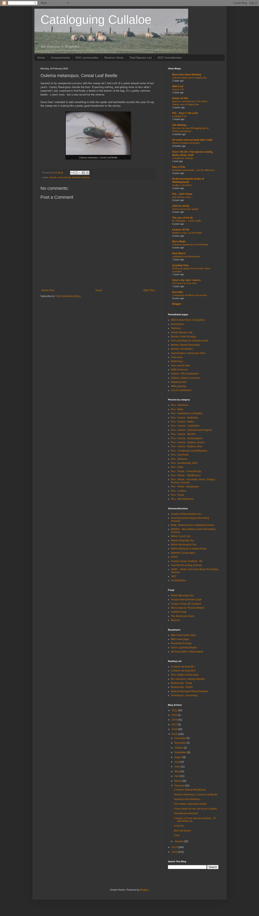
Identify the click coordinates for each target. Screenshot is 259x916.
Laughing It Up (179, 116)
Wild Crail (177, 86)
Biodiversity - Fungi (181, 683)
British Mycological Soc (183, 544)
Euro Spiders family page (185, 674)
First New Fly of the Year (184, 283)
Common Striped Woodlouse (190, 789)
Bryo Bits (177, 292)
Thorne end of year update (185, 209)
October (179, 747)
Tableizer (176, 328)
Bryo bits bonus (182, 830)
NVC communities (87, 57)
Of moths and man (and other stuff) (192, 139)
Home (41, 57)
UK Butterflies (178, 580)
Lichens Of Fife (180, 229)
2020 (175, 715)
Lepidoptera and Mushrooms (186, 256)
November (180, 742)
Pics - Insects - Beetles (183, 434)
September (180, 752)
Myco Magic (179, 241)
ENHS (174, 557)
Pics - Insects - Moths (182, 421)
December (180, 738)
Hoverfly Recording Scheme (186, 565)
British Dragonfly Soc (182, 540)
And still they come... (182, 197)
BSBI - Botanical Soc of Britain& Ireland (192, 525)
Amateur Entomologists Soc (186, 514)
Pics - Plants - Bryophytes (185, 486)
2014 (175, 847)
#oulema (76, 177)
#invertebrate (64, 177)
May (177, 771)
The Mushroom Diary (182, 616)
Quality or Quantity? (182, 185)
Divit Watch (178, 253)
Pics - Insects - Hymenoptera (186, 438)
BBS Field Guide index (183, 635)
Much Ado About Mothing (186, 74)
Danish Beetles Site (182, 332)
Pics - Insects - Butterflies (184, 417)
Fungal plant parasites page (186, 599)
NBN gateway (178, 386)
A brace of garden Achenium (186, 143)
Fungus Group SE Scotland (186, 603)
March (178, 781)
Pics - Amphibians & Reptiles (187, 413)
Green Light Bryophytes (184, 647)
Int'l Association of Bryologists (187, 651)
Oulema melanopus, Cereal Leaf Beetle (196, 794)
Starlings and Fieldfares (187, 799)
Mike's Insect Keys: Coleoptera (188, 320)
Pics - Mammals (179, 405)
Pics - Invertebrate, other (184, 463)
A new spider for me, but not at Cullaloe (195, 808)
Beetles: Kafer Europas (183, 336)
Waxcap (175, 620)
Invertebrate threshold (186, 813)
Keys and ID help (180, 365)
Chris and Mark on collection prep (189, 340)
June (177, 766)
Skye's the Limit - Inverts (186, 280)
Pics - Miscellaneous (182, 499)
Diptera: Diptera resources (185, 377)
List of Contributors (181, 390)
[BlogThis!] (76, 173)
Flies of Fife (178, 167)
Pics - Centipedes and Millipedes (189, 450)
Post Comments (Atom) (68, 296)
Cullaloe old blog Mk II (183, 670)
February (179, 785)
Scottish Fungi (179, 611)
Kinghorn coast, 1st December (187, 233)
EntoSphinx (177, 324)
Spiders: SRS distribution (184, 373)
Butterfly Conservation (183, 552)
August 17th (178, 89)
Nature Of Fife (180, 98)
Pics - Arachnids (180, 454)
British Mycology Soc (182, 595)
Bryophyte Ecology (181, 643)
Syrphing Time (180, 265)
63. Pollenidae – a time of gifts (186, 221)
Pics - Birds (177, 409)
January (179, 841)
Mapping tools (179, 382)
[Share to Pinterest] (87, 173)
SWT (173, 576)
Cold (176, 835)
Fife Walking (179, 125)
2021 (175, 710)
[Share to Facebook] (84, 173)
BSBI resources (179, 369)
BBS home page (180, 639)
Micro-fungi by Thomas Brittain (187, 607)
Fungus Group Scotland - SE (186, 561)
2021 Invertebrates (169, 57)
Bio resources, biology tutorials (188, 679)
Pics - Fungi (177, 494)
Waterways (177, 361)
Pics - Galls (177, 467)
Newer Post (47, 290)
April (177, 776)
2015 (175, 734)
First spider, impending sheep (190, 803)
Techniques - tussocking (184, 695)
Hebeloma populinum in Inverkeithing (190, 244)
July (176, 761)
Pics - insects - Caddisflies (185, 425)
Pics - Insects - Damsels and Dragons (191, 430)
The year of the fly (182, 217)
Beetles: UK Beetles (182, 349)
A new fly (179, 825)
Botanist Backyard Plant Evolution (189, 691)
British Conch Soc (181, 536)
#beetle (53, 177)
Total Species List (140, 57)
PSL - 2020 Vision (182, 194)
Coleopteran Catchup (182, 158)
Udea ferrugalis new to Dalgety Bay (189, 77)
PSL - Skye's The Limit (185, 113)
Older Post (149, 290)
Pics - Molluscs (179, 459)
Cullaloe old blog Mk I (183, 666)
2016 (175, 729)
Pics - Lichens (178, 490)
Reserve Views (113, 57)
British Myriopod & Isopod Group (189, 548)
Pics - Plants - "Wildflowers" (186, 475)
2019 (175, 719)
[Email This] (72, 173)
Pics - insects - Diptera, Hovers (188, 442)
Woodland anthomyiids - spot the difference (193, 170)
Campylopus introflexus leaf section (189, 295)
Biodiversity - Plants (182, 687)
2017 (175, 724)
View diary (177, 357)
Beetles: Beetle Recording (185, 344)
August (178, 757)
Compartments (60, 57)
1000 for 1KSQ (180, 206)
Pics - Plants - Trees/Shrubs (186, 471)
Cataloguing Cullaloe (95, 19)
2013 (175, 852)
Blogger (176, 303)
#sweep (85, 177)
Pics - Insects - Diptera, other (186, 446)
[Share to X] (80, 173)
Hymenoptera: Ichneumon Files (188, 353)
